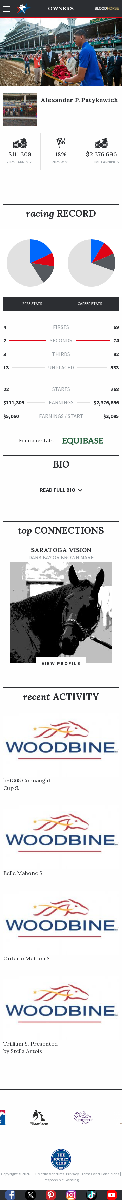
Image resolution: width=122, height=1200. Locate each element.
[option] (61, 611)
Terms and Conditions (100, 1173)
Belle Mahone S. (23, 873)
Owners (61, 8)
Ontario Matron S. (27, 958)
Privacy (72, 1173)
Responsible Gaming (61, 1179)
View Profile (61, 663)
